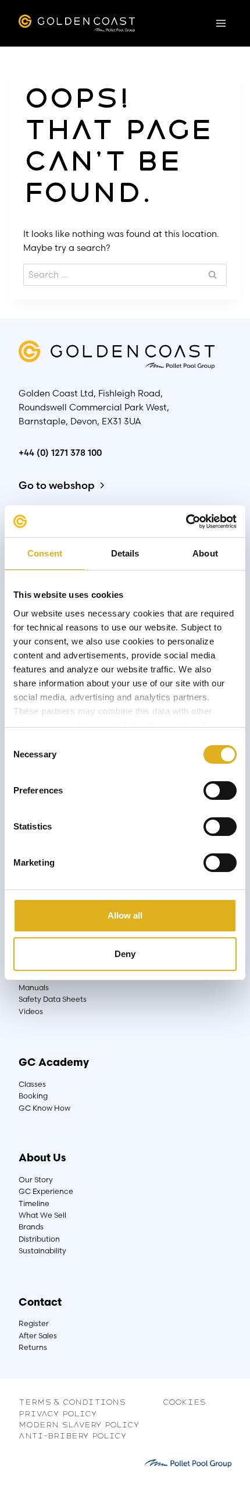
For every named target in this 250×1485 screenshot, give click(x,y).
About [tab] (205, 553)
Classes (32, 1084)
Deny (125, 954)
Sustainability (42, 1250)
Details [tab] (125, 553)
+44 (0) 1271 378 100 (60, 452)
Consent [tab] (44, 553)
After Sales (38, 1335)
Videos (31, 1011)
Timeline (34, 1203)
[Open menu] (220, 23)
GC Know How (44, 1108)
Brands (31, 1226)
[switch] (220, 790)
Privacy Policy (58, 1413)
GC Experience (46, 1191)
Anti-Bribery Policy (73, 1435)
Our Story (36, 1179)
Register (34, 1323)
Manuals (34, 987)
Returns (33, 1347)
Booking (33, 1095)
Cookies (184, 1401)
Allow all (125, 915)
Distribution (39, 1239)
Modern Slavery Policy (79, 1424)
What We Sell (42, 1215)
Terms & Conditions (72, 1401)
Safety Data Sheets (53, 999)
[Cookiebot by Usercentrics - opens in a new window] (186, 521)
